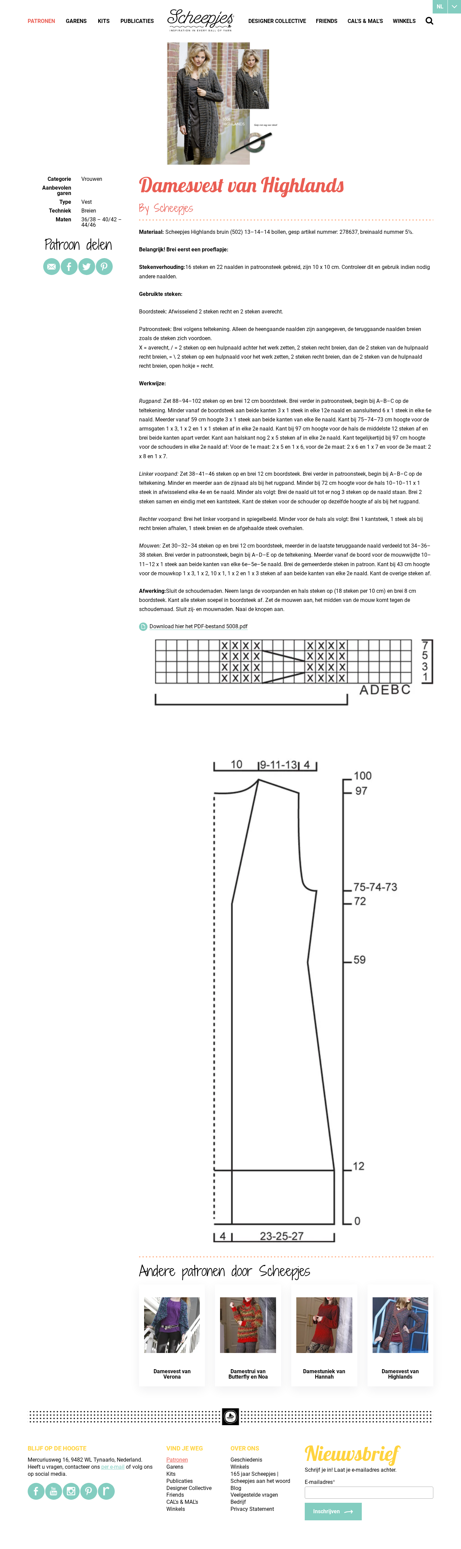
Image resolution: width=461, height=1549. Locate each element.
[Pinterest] (104, 266)
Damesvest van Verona (172, 1374)
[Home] (201, 20)
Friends (326, 21)
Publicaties (137, 21)
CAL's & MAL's (365, 21)
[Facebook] (36, 1491)
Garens (76, 21)
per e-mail (113, 1467)
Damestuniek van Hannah (324, 1374)
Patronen (41, 21)
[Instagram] (71, 1491)
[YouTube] (53, 1491)
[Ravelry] (106, 1491)
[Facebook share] (69, 266)
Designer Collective (277, 21)
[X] (86, 266)
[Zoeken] (429, 21)
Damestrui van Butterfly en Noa (248, 1374)
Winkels (404, 21)
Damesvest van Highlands (400, 1374)
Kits (104, 21)
